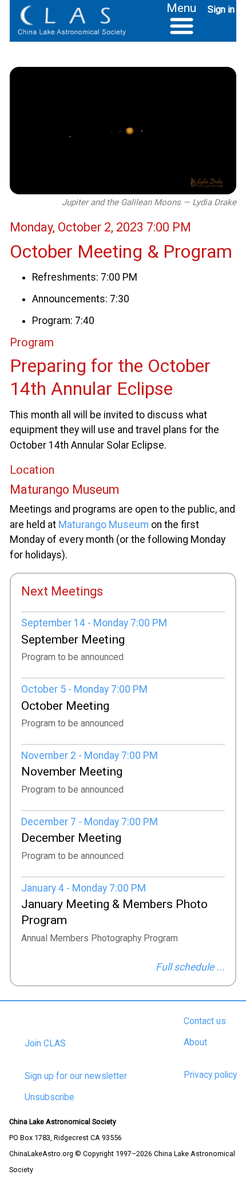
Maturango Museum (103, 524)
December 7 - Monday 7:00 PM (89, 822)
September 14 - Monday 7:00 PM (94, 623)
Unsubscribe (49, 1097)
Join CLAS (45, 1043)
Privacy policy (210, 1075)
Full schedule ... (190, 967)
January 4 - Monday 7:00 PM (83, 888)
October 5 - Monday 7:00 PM (84, 689)
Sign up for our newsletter (76, 1076)
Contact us (205, 1021)
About (195, 1042)
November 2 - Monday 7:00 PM (89, 755)
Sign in (221, 9)
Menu (181, 8)
